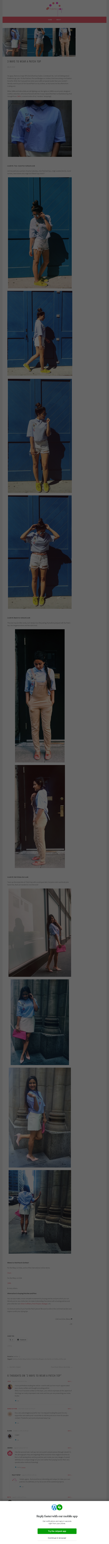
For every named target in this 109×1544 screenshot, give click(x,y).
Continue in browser (57, 1538)
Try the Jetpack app (57, 1531)
